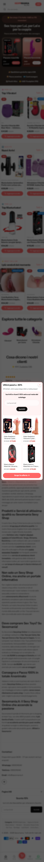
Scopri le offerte (22, 475)
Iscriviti (22, 409)
